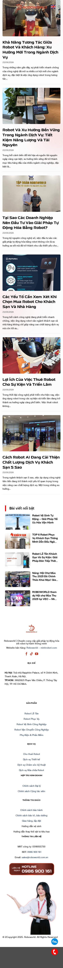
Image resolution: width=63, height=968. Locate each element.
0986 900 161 (34, 852)
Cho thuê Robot (31, 754)
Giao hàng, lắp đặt (31, 821)
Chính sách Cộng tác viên (31, 791)
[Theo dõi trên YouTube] (36, 654)
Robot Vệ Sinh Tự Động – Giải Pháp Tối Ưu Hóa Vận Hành (45, 519)
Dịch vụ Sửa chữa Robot (31, 770)
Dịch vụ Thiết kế (31, 759)
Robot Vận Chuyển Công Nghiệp (31, 730)
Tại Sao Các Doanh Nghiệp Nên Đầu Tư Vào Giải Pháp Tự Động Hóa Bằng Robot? (31, 222)
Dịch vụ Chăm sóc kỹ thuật (31, 765)
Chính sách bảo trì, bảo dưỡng (31, 815)
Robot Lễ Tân (32, 714)
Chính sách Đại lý (32, 786)
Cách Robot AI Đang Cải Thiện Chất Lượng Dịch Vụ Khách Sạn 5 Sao (31, 461)
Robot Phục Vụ (31, 719)
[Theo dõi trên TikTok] (31, 654)
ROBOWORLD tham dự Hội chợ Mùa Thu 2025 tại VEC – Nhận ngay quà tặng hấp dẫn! (45, 596)
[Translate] (53, 7)
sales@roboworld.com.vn (35, 857)
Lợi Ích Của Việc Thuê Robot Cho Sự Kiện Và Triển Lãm (29, 382)
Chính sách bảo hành (31, 810)
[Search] (59, 7)
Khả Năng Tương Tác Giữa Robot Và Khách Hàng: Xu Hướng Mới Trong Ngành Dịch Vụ (30, 50)
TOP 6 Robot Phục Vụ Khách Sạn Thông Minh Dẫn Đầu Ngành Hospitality (45, 538)
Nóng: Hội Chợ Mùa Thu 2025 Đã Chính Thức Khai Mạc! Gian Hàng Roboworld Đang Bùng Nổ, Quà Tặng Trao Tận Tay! (45, 577)
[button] (5, 7)
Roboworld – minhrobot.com (42, 648)
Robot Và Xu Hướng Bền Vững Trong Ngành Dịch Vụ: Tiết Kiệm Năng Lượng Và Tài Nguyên (31, 137)
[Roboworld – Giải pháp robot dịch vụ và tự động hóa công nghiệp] (31, 6)
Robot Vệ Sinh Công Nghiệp (31, 724)
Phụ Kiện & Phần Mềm (31, 735)
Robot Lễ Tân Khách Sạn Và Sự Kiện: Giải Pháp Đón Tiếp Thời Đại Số (44, 558)
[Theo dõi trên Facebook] (26, 654)
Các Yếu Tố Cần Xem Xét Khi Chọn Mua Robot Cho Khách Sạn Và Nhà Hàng (30, 301)
